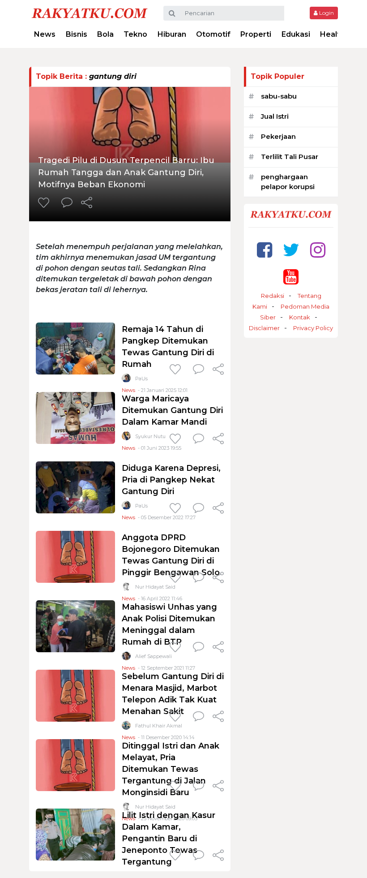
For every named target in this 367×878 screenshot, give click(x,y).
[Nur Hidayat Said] (126, 588)
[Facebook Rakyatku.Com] (264, 249)
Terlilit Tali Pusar (289, 156)
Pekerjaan (278, 136)
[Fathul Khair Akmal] (126, 727)
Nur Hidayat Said (155, 587)
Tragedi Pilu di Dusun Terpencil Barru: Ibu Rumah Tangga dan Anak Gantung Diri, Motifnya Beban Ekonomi (126, 172)
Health (332, 34)
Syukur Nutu (150, 436)
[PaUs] (126, 380)
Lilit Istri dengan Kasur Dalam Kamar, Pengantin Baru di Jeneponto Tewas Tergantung (168, 838)
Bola (105, 34)
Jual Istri (275, 116)
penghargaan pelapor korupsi (288, 181)
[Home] (89, 13)
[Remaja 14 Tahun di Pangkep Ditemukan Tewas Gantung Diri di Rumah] (75, 348)
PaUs (141, 378)
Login (326, 12)
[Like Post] (45, 203)
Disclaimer (264, 327)
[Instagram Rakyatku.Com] (318, 249)
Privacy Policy (313, 327)
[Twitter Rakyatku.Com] (291, 249)
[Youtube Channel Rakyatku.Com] (291, 276)
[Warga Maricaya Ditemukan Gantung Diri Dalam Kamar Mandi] (75, 417)
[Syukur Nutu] (126, 438)
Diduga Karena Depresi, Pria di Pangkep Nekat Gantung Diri (171, 479)
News (44, 34)
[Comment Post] (67, 203)
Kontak (299, 317)
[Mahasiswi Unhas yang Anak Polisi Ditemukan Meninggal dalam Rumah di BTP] (75, 625)
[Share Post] (86, 203)
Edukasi (296, 34)
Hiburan (172, 34)
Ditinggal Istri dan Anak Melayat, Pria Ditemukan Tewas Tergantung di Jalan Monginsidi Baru (170, 769)
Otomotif (213, 34)
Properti (255, 34)
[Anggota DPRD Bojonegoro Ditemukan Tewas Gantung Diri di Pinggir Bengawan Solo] (75, 556)
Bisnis (76, 34)
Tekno (135, 34)
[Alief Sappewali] (126, 658)
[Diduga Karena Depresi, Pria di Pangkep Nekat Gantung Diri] (75, 486)
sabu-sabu (279, 96)
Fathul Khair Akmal (158, 726)
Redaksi (272, 295)
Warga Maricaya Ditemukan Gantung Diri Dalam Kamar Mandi (172, 410)
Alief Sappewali (153, 656)
